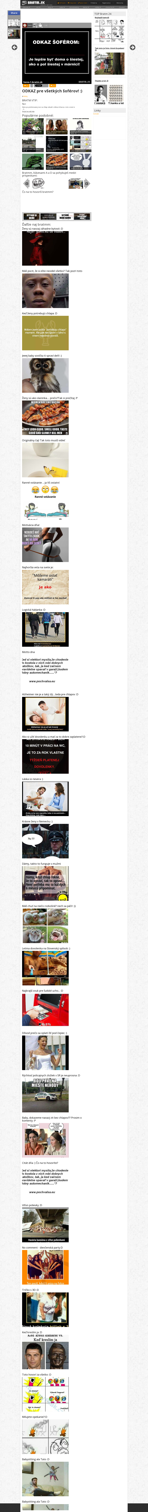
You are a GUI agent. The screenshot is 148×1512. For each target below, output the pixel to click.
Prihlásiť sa (94, 3)
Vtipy (50, 7)
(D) (53, 85)
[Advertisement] (56, 15)
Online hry (109, 7)
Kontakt (96, 114)
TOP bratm (62, 3)
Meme (85, 7)
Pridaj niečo (72, 3)
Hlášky (97, 7)
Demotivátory (74, 7)
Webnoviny (120, 3)
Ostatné (121, 7)
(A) (27, 85)
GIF (37, 7)
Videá (61, 7)
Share (14, 12)
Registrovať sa (106, 3)
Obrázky (26, 7)
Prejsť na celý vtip (28, 111)
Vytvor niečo (83, 3)
